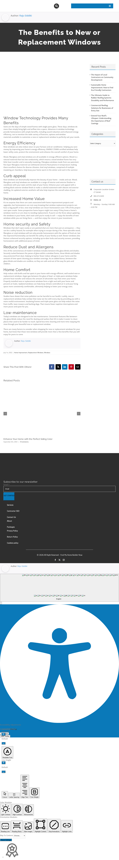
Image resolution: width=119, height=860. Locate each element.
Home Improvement (21, 353)
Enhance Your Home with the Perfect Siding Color (27, 439)
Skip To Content (6, 835)
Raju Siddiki (25, 15)
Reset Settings (6, 840)
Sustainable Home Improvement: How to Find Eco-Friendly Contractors (102, 87)
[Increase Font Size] (3, 734)
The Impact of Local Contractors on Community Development (102, 77)
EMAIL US (97, 200)
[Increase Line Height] (3, 762)
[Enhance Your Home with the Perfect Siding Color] (41, 385)
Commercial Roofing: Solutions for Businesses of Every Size (102, 108)
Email (6, 484)
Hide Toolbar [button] (5, 736)
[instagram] (64, 560)
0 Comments (24, 442)
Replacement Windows (35, 353)
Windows (47, 353)
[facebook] (55, 560)
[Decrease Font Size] (3, 743)
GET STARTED (9, 495)
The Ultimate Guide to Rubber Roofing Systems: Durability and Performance (102, 97)
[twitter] (59, 560)
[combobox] (59, 588)
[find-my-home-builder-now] (31, 464)
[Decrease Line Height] (3, 772)
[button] (1, 603)
